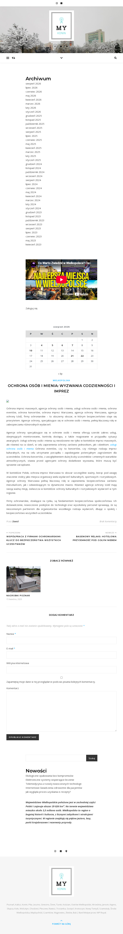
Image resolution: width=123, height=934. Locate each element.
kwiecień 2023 (33, 244)
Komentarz (12, 688)
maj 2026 (31, 95)
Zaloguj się (31, 308)
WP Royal (101, 912)
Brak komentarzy (108, 521)
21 (72, 355)
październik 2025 (35, 123)
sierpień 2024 (33, 180)
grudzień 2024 (34, 164)
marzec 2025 (33, 151)
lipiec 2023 (31, 232)
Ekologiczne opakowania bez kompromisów (49, 775)
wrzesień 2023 (34, 224)
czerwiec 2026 (34, 91)
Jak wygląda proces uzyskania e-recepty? (48, 791)
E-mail (10, 648)
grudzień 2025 (34, 115)
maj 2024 (31, 192)
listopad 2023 (33, 216)
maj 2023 (31, 240)
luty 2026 (31, 107)
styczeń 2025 (33, 160)
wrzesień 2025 (34, 127)
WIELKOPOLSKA (61, 380)
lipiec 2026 (31, 87)
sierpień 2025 (33, 131)
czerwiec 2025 (34, 139)
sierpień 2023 (33, 228)
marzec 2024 (33, 200)
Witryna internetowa (17, 663)
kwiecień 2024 (33, 196)
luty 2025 (31, 156)
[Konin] (61, 25)
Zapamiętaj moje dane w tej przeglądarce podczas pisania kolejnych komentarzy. (50, 681)
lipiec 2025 (31, 135)
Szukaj (92, 758)
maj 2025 (31, 143)
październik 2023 (35, 220)
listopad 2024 (33, 168)
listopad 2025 (33, 119)
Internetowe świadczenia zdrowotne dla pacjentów (54, 787)
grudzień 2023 (34, 212)
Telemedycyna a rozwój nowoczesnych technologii (53, 783)
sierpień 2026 (33, 83)
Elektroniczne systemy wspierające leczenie (50, 779)
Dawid (15, 521)
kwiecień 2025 (33, 147)
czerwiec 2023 (34, 236)
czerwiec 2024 (34, 188)
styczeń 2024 (33, 208)
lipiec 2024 (31, 184)
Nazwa (11, 633)
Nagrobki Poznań (18, 595)
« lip (60, 373)
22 (82, 355)
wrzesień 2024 (34, 176)
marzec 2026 (33, 103)
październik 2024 (35, 172)
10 (30, 350)
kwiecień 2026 (33, 99)
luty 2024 (31, 204)
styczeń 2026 (33, 111)
